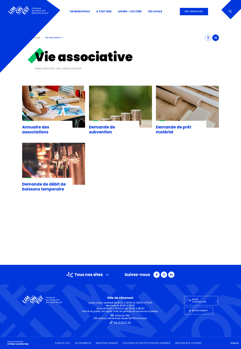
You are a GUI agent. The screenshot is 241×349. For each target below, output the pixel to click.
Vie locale (35, 37)
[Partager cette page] (215, 37)
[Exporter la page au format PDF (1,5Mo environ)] (208, 37)
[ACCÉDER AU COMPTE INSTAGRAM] (164, 274)
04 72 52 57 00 (122, 322)
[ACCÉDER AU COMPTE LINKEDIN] (171, 274)
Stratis (235, 343)
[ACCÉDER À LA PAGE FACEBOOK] (156, 274)
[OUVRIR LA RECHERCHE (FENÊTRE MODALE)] (230, 11)
